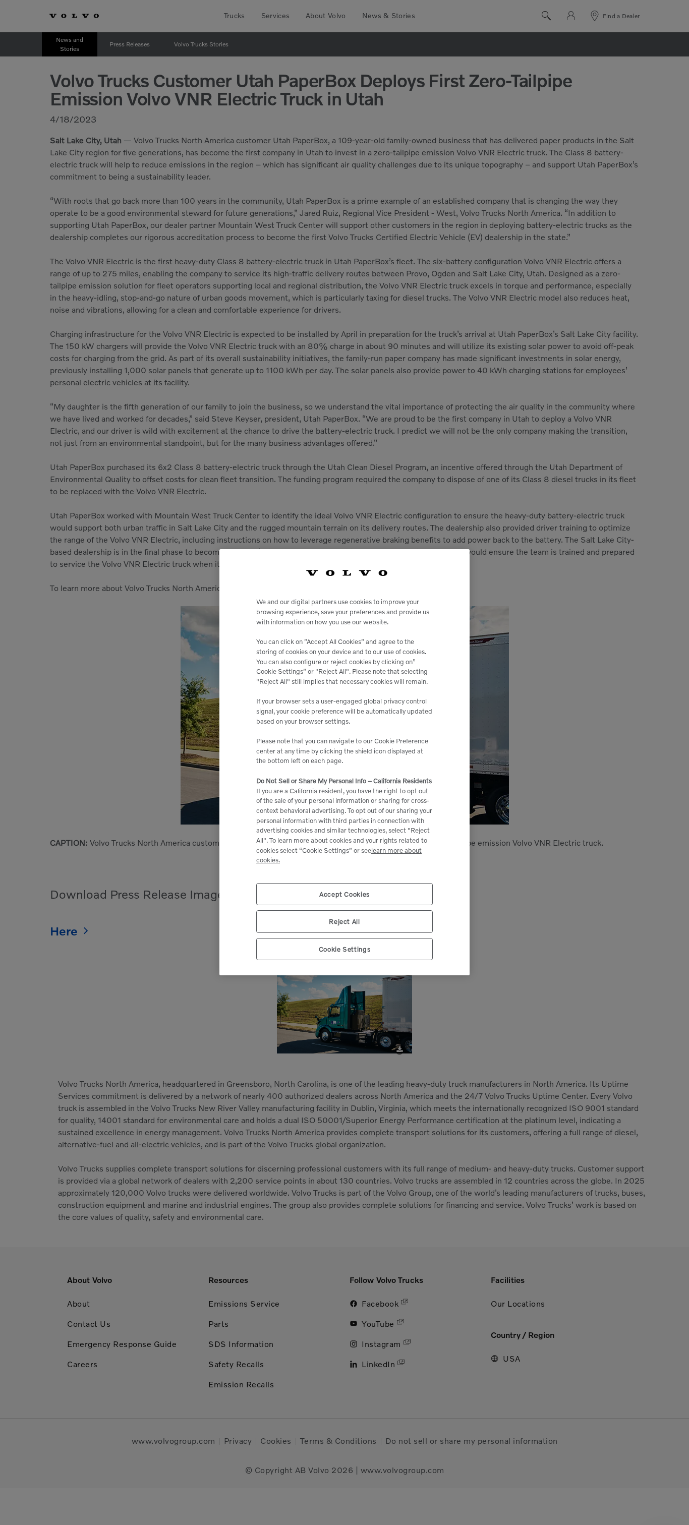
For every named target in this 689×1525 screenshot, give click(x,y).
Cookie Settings (345, 949)
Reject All (344, 922)
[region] (344, 762)
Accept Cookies (344, 895)
